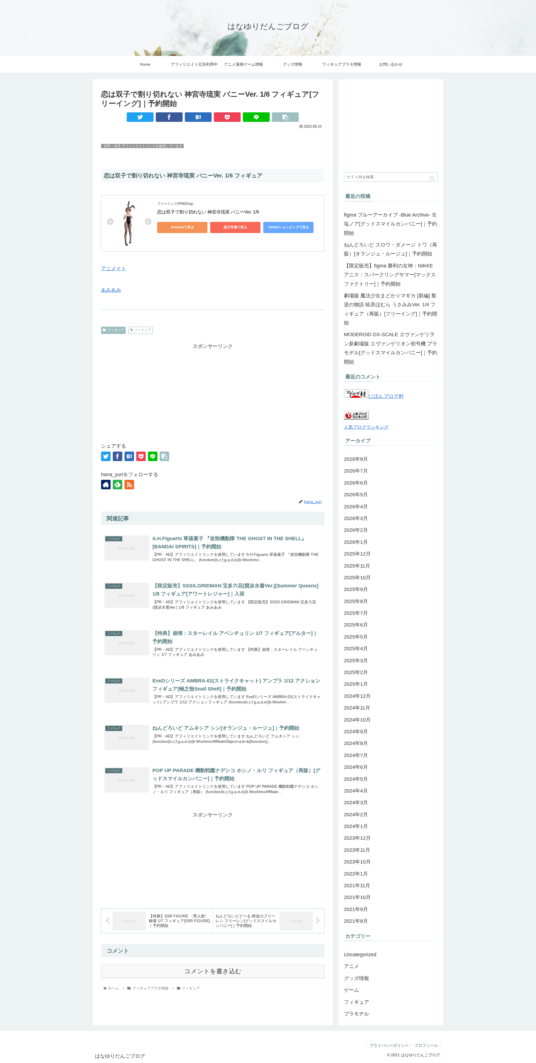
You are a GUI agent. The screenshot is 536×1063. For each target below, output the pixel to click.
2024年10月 (357, 720)
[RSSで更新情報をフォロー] (129, 484)
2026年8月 (356, 459)
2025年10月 (357, 577)
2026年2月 (356, 530)
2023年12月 (357, 838)
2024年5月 (356, 779)
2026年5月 (356, 494)
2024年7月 (356, 755)
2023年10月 (357, 862)
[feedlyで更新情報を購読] (117, 484)
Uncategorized (360, 954)
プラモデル (356, 1014)
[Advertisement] (212, 390)
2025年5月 (356, 637)
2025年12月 (357, 554)
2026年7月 (356, 471)
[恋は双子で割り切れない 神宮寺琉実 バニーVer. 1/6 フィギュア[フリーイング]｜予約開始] (198, 117)
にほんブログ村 (386, 396)
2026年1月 (356, 542)
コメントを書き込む (212, 971)
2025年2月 (356, 672)
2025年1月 (356, 684)
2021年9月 (356, 909)
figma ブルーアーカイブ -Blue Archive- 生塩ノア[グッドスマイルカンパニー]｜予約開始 (390, 224)
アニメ (351, 966)
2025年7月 (356, 613)
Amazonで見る (182, 227)
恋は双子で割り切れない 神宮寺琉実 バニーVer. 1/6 (208, 212)
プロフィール (426, 1045)
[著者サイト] (106, 484)
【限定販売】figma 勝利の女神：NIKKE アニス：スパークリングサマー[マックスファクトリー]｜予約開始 (390, 275)
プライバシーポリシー (389, 1045)
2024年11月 (357, 708)
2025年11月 (357, 566)
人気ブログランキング (366, 427)
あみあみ (111, 290)
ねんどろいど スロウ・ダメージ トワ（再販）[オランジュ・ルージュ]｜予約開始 (390, 249)
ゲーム (351, 990)
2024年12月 (357, 696)
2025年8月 (356, 601)
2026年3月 (356, 518)
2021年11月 (357, 885)
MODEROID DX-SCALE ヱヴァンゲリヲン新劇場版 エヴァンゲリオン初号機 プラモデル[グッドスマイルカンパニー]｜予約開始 (390, 348)
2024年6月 (356, 767)
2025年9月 (356, 589)
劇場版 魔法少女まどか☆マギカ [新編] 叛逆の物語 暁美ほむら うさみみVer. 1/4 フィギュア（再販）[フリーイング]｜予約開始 (390, 309)
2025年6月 (356, 625)
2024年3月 (356, 802)
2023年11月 (357, 850)
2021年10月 (357, 897)
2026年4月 (356, 506)
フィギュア (115, 330)
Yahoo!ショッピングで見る (288, 227)
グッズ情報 (356, 978)
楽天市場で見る (235, 227)
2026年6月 (356, 483)
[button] (432, 178)
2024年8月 (356, 743)
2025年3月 (356, 660)
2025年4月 (356, 648)
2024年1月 (356, 826)
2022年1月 (356, 874)
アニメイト (113, 268)
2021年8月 (356, 921)
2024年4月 (356, 791)
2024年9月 (356, 731)
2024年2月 (356, 814)
